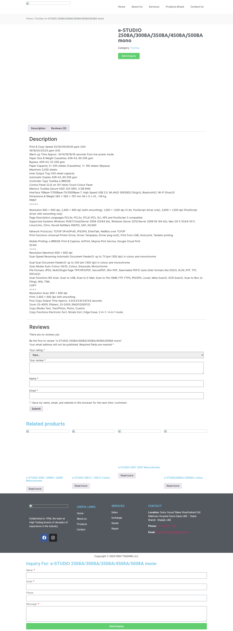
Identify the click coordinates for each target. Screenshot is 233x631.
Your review (37, 360)
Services (154, 6)
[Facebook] (44, 538)
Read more (35, 488)
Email (33, 390)
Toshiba (39, 18)
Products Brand (175, 6)
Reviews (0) (58, 128)
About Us (137, 6)
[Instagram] (53, 538)
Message (31, 604)
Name (33, 378)
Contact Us (197, 6)
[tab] (38, 128)
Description (38, 128)
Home (121, 6)
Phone (29, 593)
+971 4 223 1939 (166, 526)
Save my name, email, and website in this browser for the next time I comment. (79, 402)
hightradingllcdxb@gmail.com (172, 532)
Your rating (37, 350)
